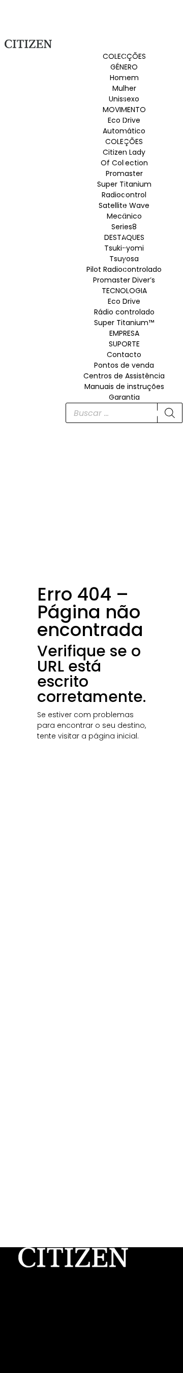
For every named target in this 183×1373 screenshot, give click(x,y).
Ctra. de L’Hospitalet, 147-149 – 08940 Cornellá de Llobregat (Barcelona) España (84, 1312)
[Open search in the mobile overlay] (124, 413)
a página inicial (109, 736)
